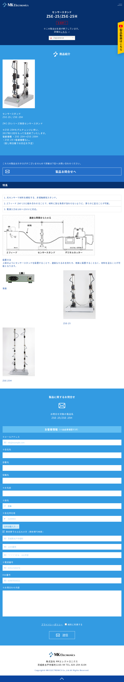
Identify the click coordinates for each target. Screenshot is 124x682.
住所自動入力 (10, 526)
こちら (64, 31)
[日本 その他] (62, 506)
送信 (65, 635)
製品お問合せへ (66, 172)
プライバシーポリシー (52, 624)
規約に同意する (75, 624)
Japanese (58, 38)
